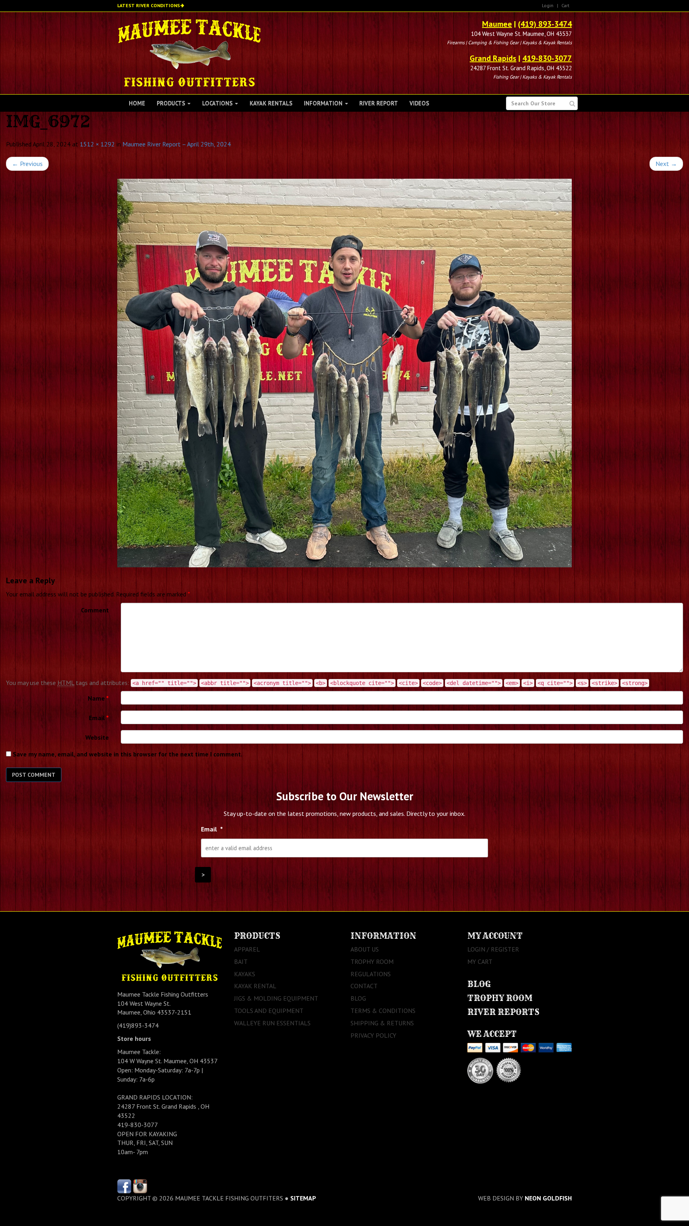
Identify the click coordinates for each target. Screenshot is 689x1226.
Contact (364, 986)
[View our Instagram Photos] (140, 1185)
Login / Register (493, 949)
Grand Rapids (493, 58)
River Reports (503, 1012)
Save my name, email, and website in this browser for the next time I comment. (127, 754)
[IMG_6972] (344, 373)
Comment (95, 610)
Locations (218, 103)
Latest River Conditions (148, 5)
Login (547, 5)
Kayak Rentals (271, 103)
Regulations (370, 974)
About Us (364, 949)
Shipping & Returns (382, 1023)
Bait (241, 961)
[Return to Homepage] (189, 52)
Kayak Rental (255, 986)
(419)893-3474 (138, 1025)
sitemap (303, 1198)
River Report (378, 103)
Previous (27, 164)
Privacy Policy (373, 1035)
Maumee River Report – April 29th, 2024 (176, 144)
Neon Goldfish (548, 1198)
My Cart (479, 961)
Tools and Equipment (268, 1011)
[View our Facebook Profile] (124, 1185)
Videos (419, 103)
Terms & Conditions (382, 1011)
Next (666, 164)
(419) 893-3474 (545, 24)
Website (97, 737)
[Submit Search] (572, 104)
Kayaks (244, 974)
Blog (358, 998)
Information (324, 103)
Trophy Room (372, 961)
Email (99, 718)
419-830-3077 (547, 58)
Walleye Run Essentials (272, 1023)
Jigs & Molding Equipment (276, 998)
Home (137, 103)
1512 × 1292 (97, 144)
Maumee (497, 24)
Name (98, 698)
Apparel (247, 949)
